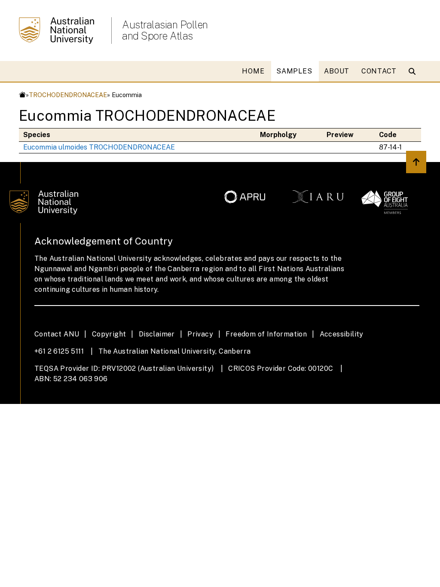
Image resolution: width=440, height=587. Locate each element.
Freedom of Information (266, 334)
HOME (253, 71)
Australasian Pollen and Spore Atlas (165, 30)
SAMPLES (294, 71)
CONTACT (379, 71)
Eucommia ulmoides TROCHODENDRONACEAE (99, 147)
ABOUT (336, 71)
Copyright (109, 334)
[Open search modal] (414, 71)
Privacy (200, 334)
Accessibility (342, 334)
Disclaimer (157, 334)
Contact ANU (56, 334)
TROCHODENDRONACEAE (68, 94)
